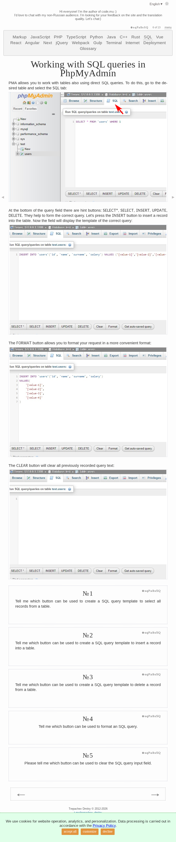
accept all (70, 831)
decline (107, 831)
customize (89, 831)
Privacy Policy (104, 826)
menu (168, 27)
